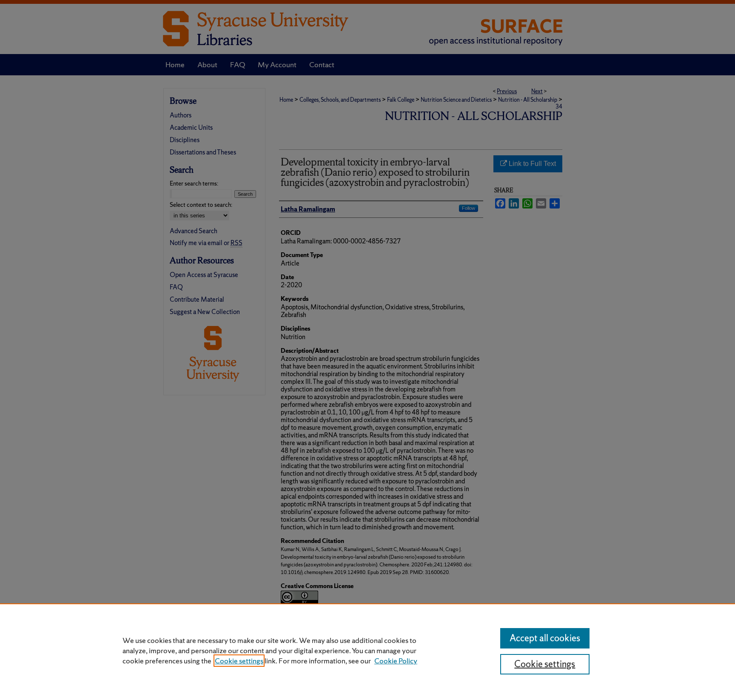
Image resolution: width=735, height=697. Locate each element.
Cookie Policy (395, 661)
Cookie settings (239, 661)
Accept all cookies (545, 638)
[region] (367, 650)
